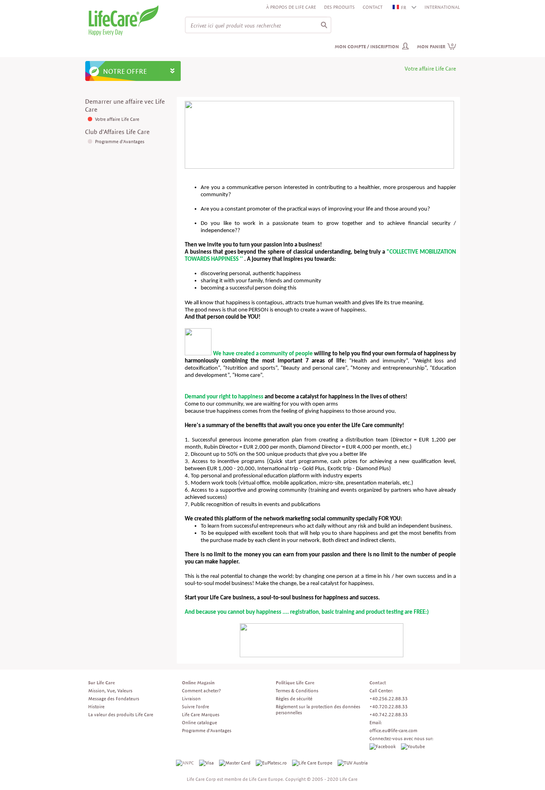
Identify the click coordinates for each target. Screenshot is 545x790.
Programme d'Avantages (119, 141)
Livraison (191, 698)
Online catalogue (199, 722)
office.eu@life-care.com (393, 730)
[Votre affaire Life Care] (90, 119)
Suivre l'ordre (195, 706)
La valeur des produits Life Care (120, 714)
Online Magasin (198, 683)
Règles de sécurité (294, 698)
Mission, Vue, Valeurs (110, 690)
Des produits (339, 7)
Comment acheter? (201, 690)
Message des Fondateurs (113, 698)
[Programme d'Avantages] (90, 141)
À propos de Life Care (291, 7)
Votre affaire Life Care (117, 119)
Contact (373, 7)
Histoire (96, 706)
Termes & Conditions (297, 690)
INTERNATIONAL (442, 7)
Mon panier (435, 46)
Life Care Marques (200, 714)
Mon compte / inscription (367, 46)
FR (403, 7)
